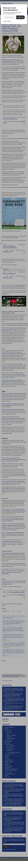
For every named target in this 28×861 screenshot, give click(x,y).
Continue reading (7, 21)
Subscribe (20, 17)
